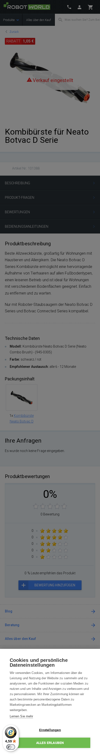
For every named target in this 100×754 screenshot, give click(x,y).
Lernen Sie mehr (21, 716)
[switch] (10, 747)
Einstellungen (50, 730)
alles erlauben (50, 743)
